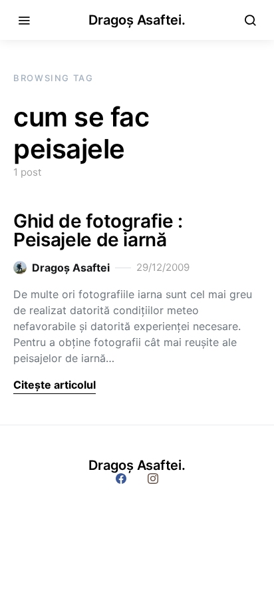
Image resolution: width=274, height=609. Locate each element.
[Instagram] (153, 478)
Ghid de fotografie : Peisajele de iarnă (98, 230)
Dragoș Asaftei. (136, 20)
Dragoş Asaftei (71, 267)
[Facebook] (121, 478)
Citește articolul (54, 384)
